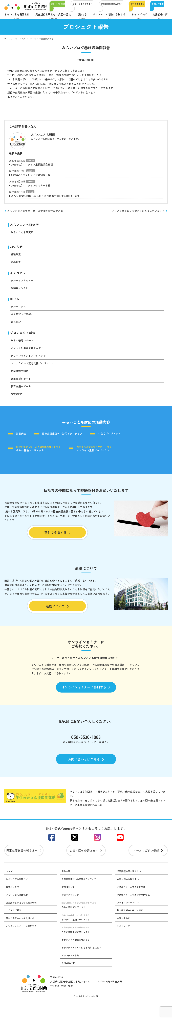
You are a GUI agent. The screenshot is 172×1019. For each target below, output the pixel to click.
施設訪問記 (17, 394)
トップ (9, 871)
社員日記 (16, 322)
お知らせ (30, 160)
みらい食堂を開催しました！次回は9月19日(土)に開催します (45, 196)
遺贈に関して (68, 886)
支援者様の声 (160, 16)
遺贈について (55, 606)
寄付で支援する (138, 3)
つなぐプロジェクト (109, 433)
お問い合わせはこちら (84, 759)
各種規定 (16, 254)
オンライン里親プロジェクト (27, 348)
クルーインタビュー (22, 280)
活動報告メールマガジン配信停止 (133, 894)
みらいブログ (139, 16)
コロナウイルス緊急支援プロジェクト (32, 363)
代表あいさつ (12, 886)
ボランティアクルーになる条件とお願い (81, 947)
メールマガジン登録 (146, 850)
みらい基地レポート (22, 340)
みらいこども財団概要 (17, 894)
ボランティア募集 (70, 955)
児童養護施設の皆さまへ (112, 3)
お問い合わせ (158, 3)
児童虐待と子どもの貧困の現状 (53, 16)
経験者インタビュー (22, 288)
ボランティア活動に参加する (109, 16)
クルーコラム (18, 306)
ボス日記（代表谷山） (23, 314)
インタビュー (19, 273)
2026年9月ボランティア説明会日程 (30, 175)
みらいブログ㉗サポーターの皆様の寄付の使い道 (35, 210)
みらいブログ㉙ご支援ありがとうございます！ (138, 210)
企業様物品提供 (19, 371)
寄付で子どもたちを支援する (20, 918)
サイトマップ (123, 926)
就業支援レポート (21, 378)
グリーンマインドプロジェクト (28, 355)
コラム (14, 299)
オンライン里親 (58, 3)
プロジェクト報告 (22, 332)
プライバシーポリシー (128, 902)
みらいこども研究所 (24, 224)
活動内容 (82, 16)
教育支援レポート (21, 386)
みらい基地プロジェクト (38, 448)
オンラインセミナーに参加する (84, 687)
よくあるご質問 (13, 910)
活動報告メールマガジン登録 (131, 886)
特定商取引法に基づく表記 (130, 910)
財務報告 (16, 262)
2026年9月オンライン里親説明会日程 (32, 164)
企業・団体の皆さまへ (82, 3)
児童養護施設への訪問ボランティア (62, 433)
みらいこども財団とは (17, 16)
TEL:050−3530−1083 (61, 986)
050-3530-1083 (86, 736)
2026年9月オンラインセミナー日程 (30, 185)
